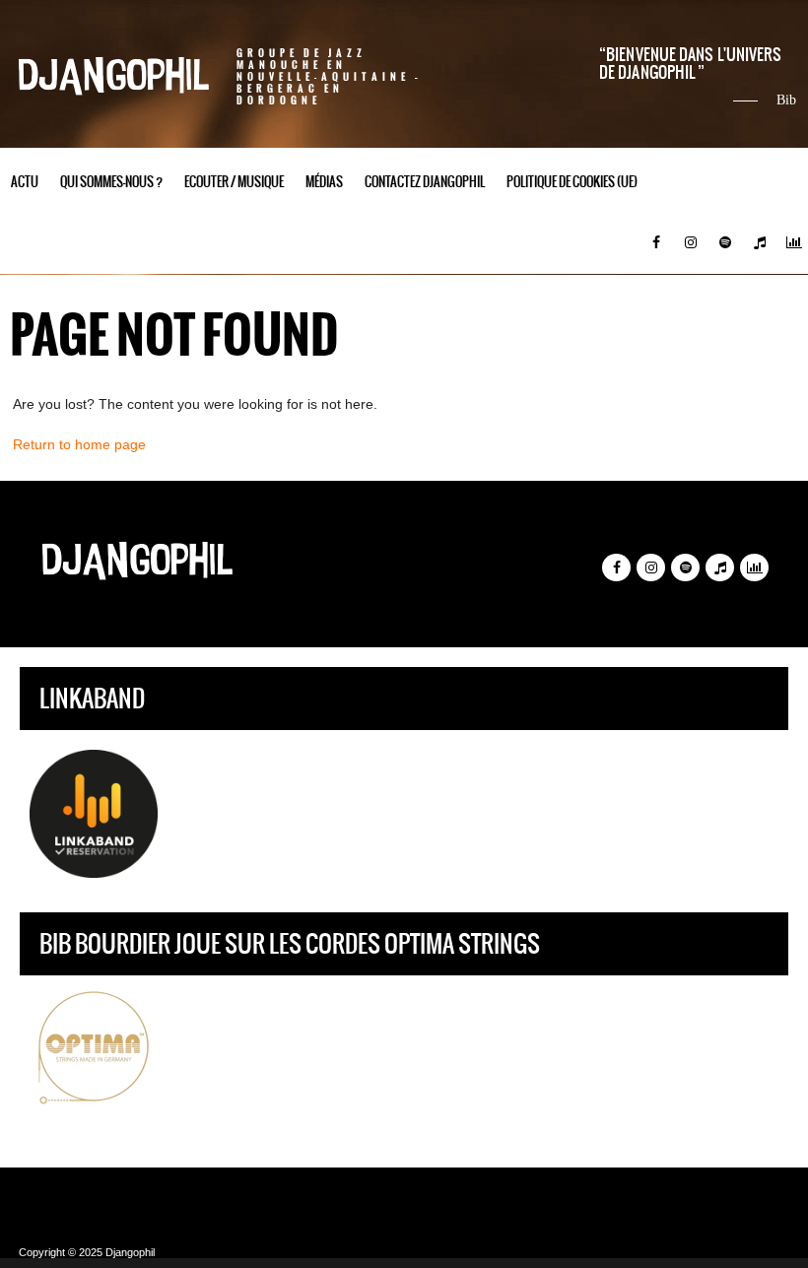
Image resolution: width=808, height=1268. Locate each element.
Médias (324, 181)
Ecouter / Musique (234, 181)
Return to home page (79, 444)
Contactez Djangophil (425, 181)
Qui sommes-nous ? (111, 181)
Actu (24, 181)
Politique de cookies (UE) (572, 181)
